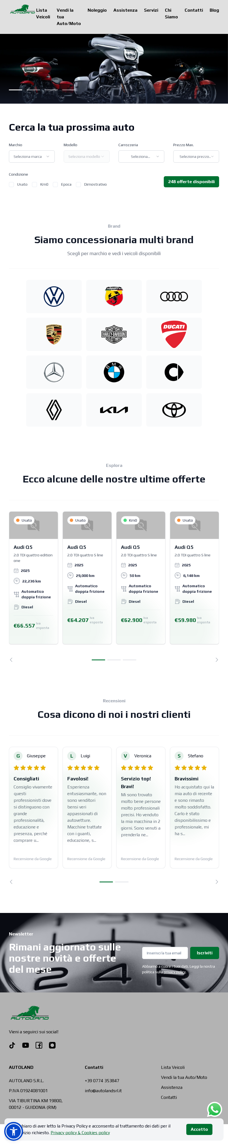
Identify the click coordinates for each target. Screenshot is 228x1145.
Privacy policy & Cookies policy (80, 1132)
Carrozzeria (128, 145)
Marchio (15, 145)
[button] (14, 1131)
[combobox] (32, 156)
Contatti (194, 10)
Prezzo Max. (183, 145)
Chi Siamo (171, 13)
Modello (70, 145)
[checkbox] (11, 184)
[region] (114, 586)
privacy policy (174, 972)
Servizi (151, 10)
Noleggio (97, 10)
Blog (214, 10)
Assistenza (125, 10)
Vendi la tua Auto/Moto (69, 17)
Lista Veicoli (43, 13)
